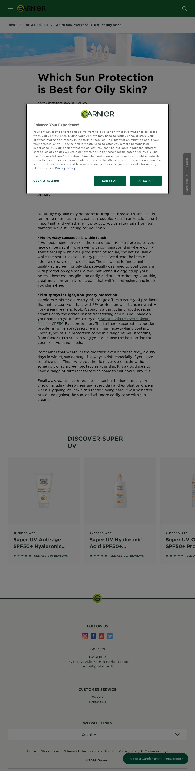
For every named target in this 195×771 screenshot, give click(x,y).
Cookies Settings (46, 180)
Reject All (110, 180)
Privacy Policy (65, 168)
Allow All (145, 180)
